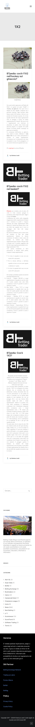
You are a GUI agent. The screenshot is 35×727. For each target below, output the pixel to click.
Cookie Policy (7, 706)
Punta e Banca (8, 680)
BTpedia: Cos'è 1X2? (15, 354)
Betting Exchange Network (12, 670)
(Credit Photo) (17, 99)
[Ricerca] (17, 491)
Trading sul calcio (9, 675)
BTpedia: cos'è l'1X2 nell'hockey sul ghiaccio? (17, 76)
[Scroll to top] (31, 723)
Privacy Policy (8, 701)
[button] (30, 6)
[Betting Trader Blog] (7, 6)
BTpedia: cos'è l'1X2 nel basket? (17, 187)
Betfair (5, 685)
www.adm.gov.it (18, 658)
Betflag (5, 690)
